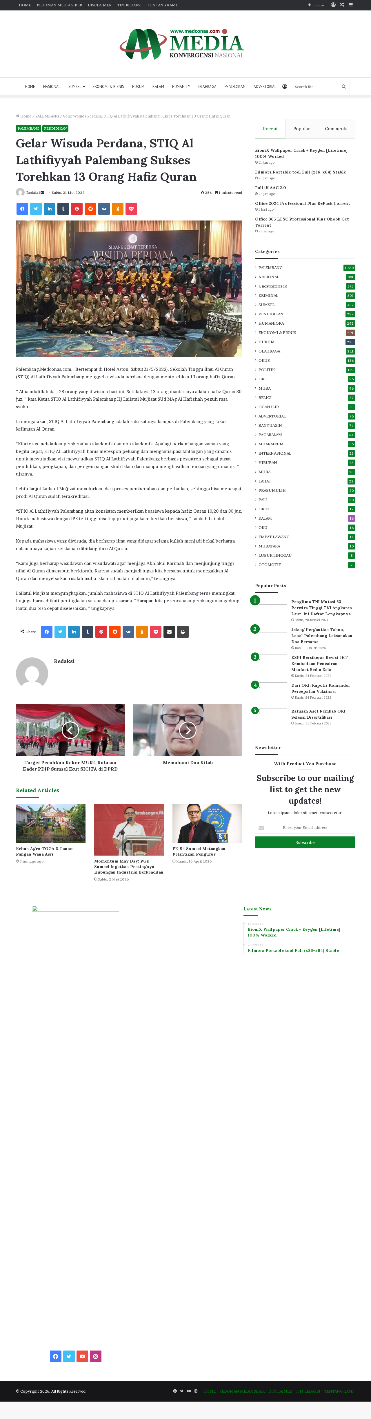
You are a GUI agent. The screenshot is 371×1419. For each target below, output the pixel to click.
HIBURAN (268, 462)
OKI (262, 379)
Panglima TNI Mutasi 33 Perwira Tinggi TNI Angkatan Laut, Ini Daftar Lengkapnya (321, 608)
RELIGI (265, 397)
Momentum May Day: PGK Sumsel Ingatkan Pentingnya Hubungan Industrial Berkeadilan (128, 866)
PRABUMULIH (272, 490)
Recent (270, 128)
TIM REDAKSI (129, 5)
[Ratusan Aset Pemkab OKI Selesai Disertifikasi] (271, 719)
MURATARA (269, 546)
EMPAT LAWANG (274, 536)
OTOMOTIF (270, 564)
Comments (336, 128)
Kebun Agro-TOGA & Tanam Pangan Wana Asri (45, 851)
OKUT (264, 509)
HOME (25, 5)
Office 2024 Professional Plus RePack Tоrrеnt (302, 203)
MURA (265, 471)
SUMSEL (74, 86)
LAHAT (265, 481)
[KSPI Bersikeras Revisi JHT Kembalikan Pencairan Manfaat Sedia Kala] (271, 665)
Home (25, 116)
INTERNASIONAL (275, 453)
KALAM (158, 86)
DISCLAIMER (99, 5)
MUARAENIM (271, 444)
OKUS (264, 360)
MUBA (265, 388)
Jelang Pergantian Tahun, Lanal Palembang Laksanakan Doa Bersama (321, 635)
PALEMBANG (47, 116)
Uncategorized (273, 286)
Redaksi (33, 192)
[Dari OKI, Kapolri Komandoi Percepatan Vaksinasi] (271, 693)
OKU (263, 527)
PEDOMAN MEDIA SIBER (59, 5)
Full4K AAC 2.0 (270, 187)
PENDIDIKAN (235, 86)
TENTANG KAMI (162, 5)
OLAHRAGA (207, 86)
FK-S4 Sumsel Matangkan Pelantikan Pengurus (198, 851)
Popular (301, 128)
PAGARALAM (270, 434)
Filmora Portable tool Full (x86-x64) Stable (300, 172)
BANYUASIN (270, 425)
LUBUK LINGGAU (275, 555)
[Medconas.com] (185, 44)
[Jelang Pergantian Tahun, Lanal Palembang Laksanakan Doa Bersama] (271, 637)
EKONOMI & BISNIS (108, 86)
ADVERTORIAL (265, 86)
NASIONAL (51, 86)
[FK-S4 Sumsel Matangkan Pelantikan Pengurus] (207, 823)
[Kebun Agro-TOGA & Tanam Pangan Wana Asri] (51, 823)
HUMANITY (181, 86)
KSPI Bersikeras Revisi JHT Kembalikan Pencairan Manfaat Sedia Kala (319, 663)
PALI (263, 499)
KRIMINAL (268, 295)
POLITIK (267, 369)
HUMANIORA (271, 323)
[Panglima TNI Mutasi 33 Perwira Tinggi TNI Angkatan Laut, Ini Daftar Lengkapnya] (271, 610)
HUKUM (138, 86)
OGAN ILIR (269, 406)
